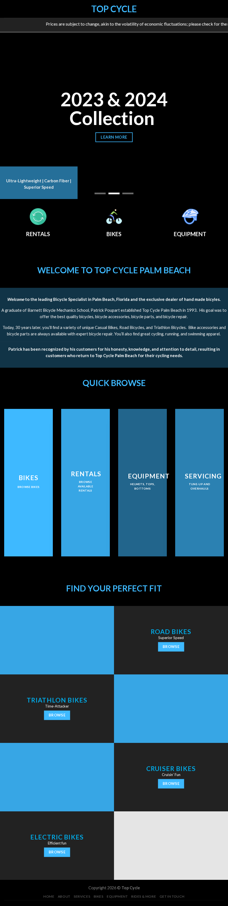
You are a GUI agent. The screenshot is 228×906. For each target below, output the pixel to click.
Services (82, 896)
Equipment (117, 896)
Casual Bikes (106, 327)
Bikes (98, 896)
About (64, 896)
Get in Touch (172, 896)
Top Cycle (114, 8)
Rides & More (143, 896)
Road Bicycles (131, 327)
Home (48, 896)
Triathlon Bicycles (169, 327)
